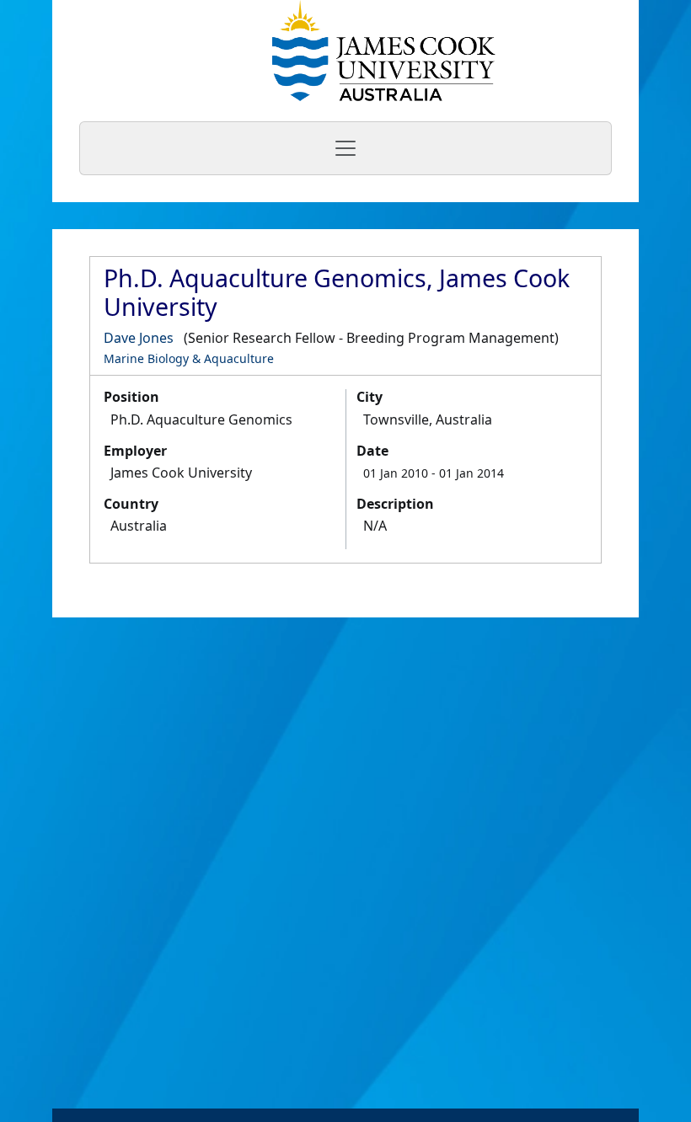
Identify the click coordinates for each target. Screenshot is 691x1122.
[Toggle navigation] (345, 148)
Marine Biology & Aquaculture (189, 358)
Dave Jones (139, 338)
